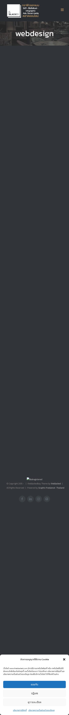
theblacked (56, 483)
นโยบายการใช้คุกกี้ (20, 710)
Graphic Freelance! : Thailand (51, 487)
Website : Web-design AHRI (48, 98)
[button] (64, 659)
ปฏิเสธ (34, 693)
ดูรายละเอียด (34, 702)
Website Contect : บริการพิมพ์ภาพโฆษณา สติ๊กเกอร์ (16, 302)
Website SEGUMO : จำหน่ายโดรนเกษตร (48, 299)
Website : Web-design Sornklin (17, 98)
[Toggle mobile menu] (62, 9)
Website (10, 110)
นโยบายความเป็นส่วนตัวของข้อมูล (41, 710)
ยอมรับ (34, 684)
